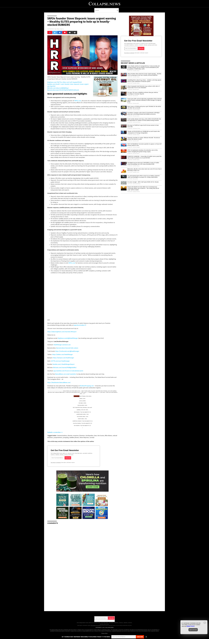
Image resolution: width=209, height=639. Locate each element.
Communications (62, 435)
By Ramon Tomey (136, 128)
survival (92, 437)
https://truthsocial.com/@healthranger (67, 351)
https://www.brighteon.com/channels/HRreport (61, 331)
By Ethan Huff (136, 89)
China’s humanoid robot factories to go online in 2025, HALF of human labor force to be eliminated (143, 87)
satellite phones (74, 437)
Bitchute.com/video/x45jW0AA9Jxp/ (58, 88)
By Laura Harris (136, 115)
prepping (66, 437)
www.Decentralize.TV (80, 325)
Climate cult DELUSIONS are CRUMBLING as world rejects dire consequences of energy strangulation (143, 132)
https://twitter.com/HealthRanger (62, 354)
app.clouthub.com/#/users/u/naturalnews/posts (68, 371)
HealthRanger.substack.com (62, 345)
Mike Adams (60, 29)
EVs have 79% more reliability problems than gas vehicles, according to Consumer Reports (142, 93)
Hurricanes (100, 435)
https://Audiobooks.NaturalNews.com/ (59, 382)
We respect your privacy (96, 625)
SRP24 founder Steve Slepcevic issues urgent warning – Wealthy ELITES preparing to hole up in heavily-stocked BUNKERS (144, 74)
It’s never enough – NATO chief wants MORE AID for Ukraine (143, 182)
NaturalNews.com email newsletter (65, 374)
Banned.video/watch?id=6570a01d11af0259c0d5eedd (63, 90)
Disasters (82, 435)
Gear (95, 435)
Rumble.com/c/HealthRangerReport (63, 364)
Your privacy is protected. (56, 462)
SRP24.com (77, 100)
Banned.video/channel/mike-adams (67, 348)
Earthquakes (89, 435)
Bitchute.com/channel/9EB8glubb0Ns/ (65, 367)
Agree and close (193, 629)
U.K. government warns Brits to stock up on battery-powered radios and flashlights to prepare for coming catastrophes (143, 176)
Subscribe (140, 637)
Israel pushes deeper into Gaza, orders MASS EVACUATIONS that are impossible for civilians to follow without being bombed (144, 119)
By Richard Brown (136, 122)
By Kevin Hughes (136, 109)
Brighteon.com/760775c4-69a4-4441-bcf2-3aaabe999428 (64, 82)
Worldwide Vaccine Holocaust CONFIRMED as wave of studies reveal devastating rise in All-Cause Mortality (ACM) (143, 163)
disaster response (73, 435)
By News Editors (136, 191)
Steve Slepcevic (84, 437)
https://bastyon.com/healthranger (63, 358)
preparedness (58, 437)
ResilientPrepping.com (87, 386)
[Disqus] (82, 545)
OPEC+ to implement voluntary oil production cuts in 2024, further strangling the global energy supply (142, 150)
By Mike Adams (136, 70)
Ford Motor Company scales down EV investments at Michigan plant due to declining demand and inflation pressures (143, 113)
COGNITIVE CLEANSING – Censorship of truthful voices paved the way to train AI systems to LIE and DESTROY (144, 157)
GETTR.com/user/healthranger (60, 361)
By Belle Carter (136, 172)
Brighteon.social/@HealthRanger (68, 338)
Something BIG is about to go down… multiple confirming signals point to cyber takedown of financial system (144, 80)
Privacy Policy (104, 633)
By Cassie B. (135, 95)
